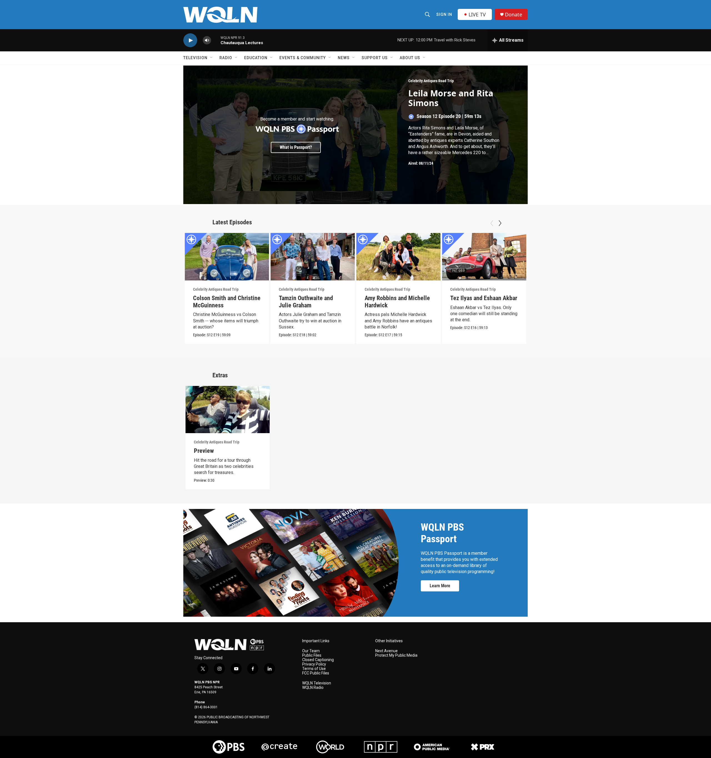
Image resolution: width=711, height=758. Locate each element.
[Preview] (228, 409)
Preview (204, 450)
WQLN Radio (313, 688)
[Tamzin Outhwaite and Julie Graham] (313, 256)
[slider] (216, 40)
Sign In (444, 14)
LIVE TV (477, 14)
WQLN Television (316, 683)
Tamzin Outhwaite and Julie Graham (306, 302)
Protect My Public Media (396, 655)
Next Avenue (386, 651)
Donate (513, 14)
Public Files (311, 655)
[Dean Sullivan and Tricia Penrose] (656, 256)
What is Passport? (296, 147)
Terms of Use (314, 669)
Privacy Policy (314, 664)
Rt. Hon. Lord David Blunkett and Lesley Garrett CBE (560, 305)
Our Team (311, 651)
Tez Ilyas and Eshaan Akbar (483, 298)
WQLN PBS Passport (442, 532)
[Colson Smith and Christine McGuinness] (227, 256)
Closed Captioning (318, 660)
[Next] (500, 223)
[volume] (207, 40)
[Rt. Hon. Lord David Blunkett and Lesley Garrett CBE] (570, 256)
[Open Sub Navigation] (211, 58)
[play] (190, 40)
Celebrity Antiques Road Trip (431, 81)
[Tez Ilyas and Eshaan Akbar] (484, 256)
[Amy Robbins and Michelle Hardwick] (398, 256)
